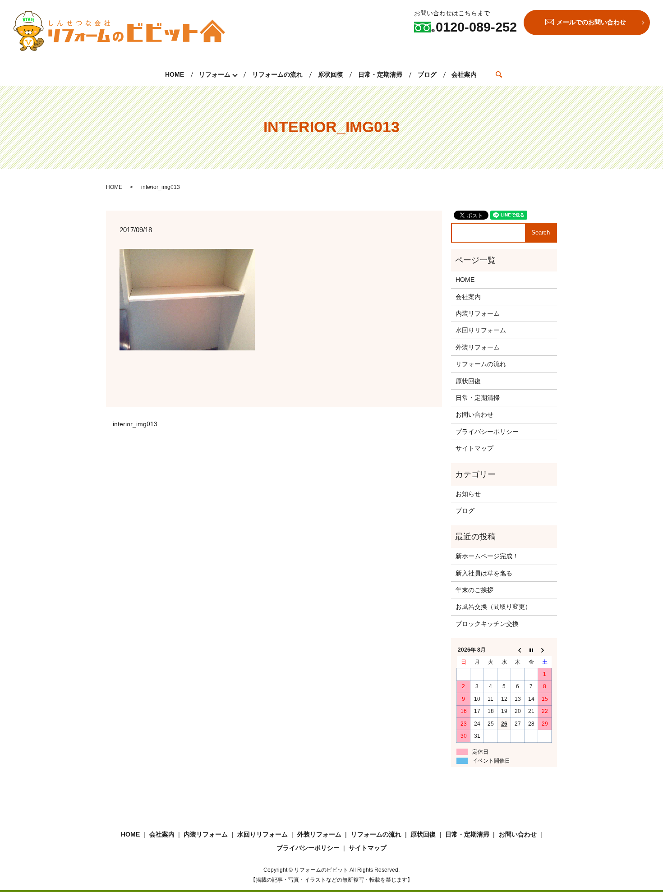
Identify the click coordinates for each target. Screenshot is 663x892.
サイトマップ (474, 448)
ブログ (427, 74)
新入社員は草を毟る (484, 573)
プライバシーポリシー (487, 431)
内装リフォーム (478, 313)
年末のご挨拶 (474, 589)
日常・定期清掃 (380, 74)
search (499, 74)
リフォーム (214, 74)
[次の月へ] (545, 650)
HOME (174, 74)
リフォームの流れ (277, 74)
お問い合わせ (474, 414)
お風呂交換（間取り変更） (493, 606)
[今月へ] (531, 650)
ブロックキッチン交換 (487, 623)
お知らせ (468, 493)
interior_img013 (135, 424)
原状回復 (330, 74)
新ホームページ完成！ (487, 556)
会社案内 (464, 74)
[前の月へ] (518, 650)
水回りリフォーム (481, 330)
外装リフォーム (478, 347)
